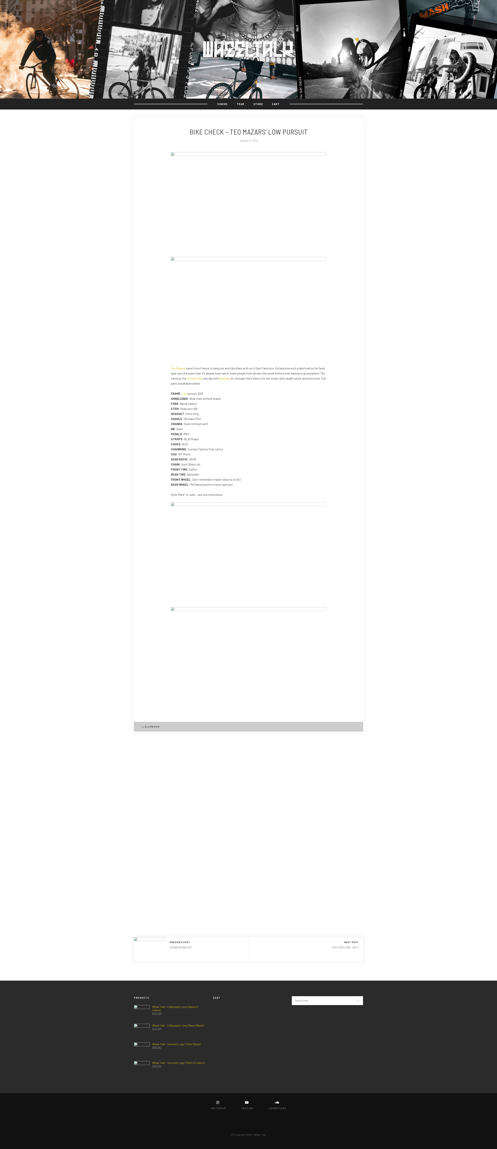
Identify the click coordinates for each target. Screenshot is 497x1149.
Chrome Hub (194, 378)
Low (184, 393)
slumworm (152, 726)
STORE (258, 104)
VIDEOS (222, 104)
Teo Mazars (178, 368)
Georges (225, 378)
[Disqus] (248, 788)
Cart (276, 104)
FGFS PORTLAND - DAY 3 (345, 947)
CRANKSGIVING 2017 (181, 947)
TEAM (240, 104)
